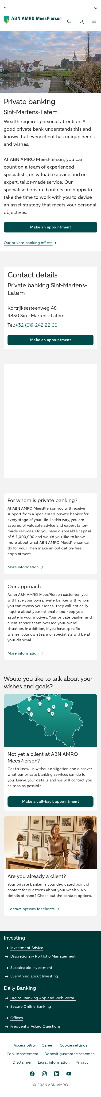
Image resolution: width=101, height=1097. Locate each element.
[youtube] (69, 1074)
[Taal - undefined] (5, 7)
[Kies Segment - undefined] (96, 8)
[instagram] (44, 1074)
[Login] (82, 22)
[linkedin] (56, 1074)
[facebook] (32, 1074)
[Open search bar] (69, 22)
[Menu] (94, 22)
